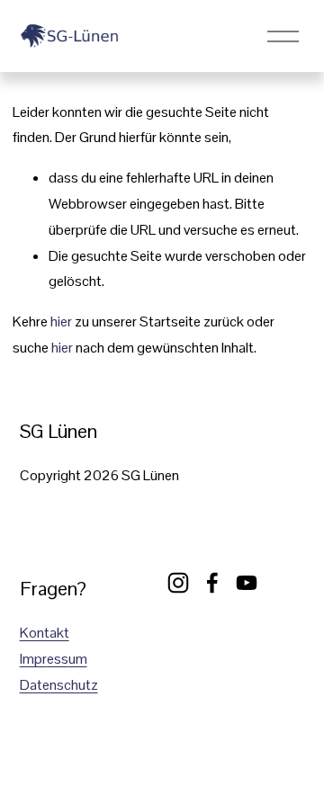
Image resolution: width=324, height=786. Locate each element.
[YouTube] (246, 583)
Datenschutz (59, 684)
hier (61, 321)
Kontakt (44, 632)
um (77, 658)
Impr (33, 658)
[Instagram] (178, 583)
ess (57, 658)
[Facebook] (212, 583)
